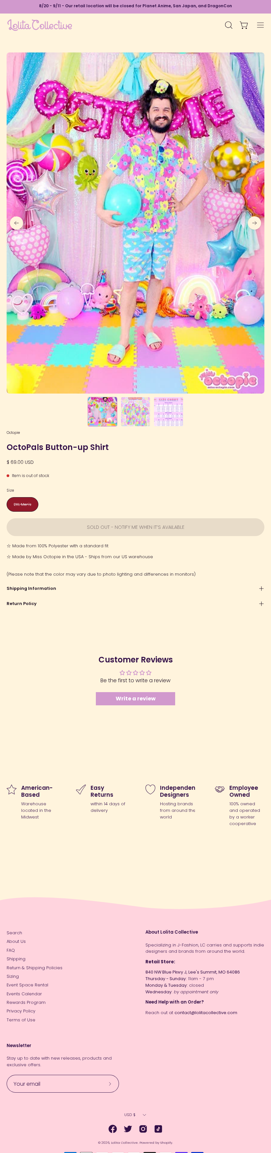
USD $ (130, 1114)
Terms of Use (21, 1020)
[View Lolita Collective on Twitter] (128, 1129)
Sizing (13, 976)
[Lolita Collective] (40, 25)
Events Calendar (24, 994)
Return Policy (22, 603)
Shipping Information (31, 588)
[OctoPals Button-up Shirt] (102, 412)
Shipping (16, 959)
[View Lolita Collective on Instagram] (143, 1129)
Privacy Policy (21, 1011)
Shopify (166, 1142)
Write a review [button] (136, 698)
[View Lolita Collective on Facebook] (113, 1129)
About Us (16, 941)
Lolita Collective (124, 1142)
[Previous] (16, 223)
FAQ (11, 950)
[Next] (254, 223)
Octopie (13, 432)
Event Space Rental (27, 985)
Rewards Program (26, 1002)
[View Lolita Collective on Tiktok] (158, 1129)
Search (14, 933)
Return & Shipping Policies (34, 968)
